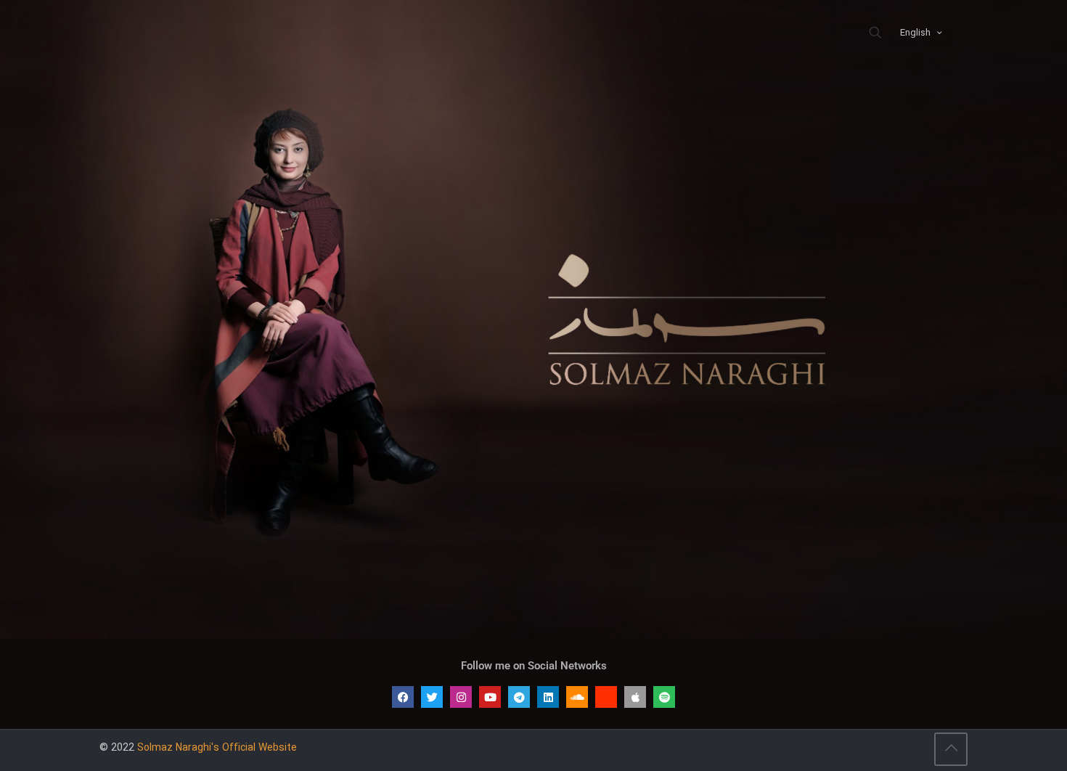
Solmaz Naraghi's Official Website (217, 748)
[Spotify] (664, 697)
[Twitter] (432, 697)
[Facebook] (403, 697)
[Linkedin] (548, 697)
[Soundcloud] (577, 697)
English (915, 33)
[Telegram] (519, 697)
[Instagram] (461, 697)
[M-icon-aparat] (606, 697)
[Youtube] (490, 697)
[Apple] (635, 697)
